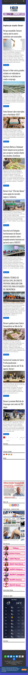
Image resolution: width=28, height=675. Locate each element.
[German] (7, 454)
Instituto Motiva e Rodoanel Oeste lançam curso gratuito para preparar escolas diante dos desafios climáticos (13, 151)
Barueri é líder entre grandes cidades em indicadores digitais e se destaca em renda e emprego (13, 75)
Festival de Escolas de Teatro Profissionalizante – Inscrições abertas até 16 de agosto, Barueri (13, 364)
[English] (4, 454)
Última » (8, 440)
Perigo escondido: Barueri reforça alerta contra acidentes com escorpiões (12, 33)
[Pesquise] (24, 1)
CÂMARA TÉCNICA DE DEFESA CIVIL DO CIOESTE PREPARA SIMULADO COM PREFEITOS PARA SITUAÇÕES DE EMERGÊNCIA (13, 283)
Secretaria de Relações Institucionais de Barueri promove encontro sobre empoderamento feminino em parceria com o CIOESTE (13, 236)
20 (20, 439)
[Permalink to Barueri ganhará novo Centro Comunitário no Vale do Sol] (14, 339)
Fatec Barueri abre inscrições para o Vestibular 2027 (13, 113)
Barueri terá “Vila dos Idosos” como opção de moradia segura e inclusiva (14, 193)
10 (17, 437)
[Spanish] (12, 454)
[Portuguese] (9, 454)
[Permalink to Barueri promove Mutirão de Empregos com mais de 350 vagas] (14, 420)
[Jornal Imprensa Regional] (14, 10)
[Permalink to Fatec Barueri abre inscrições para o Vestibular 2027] (14, 127)
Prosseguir (24, 669)
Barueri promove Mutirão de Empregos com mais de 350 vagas (13, 404)
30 (22, 439)
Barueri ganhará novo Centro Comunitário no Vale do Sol (13, 325)
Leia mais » (6, 65)
